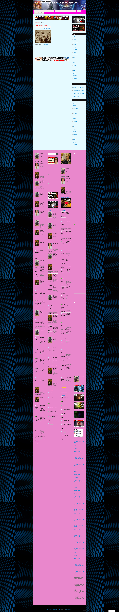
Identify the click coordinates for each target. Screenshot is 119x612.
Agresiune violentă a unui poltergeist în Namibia (68, 350)
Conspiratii (74, 103)
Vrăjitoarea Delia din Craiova (77, 85)
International (75, 47)
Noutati (74, 67)
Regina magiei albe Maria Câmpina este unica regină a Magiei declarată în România (42, 360)
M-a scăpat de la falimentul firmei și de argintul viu (42, 388)
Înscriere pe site (36, 12)
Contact (42, 12)
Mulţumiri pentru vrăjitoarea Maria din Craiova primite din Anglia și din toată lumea (42, 203)
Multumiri (74, 65)
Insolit (74, 111)
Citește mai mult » (50, 251)
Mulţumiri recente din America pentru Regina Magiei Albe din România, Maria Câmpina (42, 351)
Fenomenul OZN (75, 42)
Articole (74, 36)
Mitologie (74, 129)
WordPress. (70, 609)
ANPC (69, 392)
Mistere (74, 62)
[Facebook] (83, 2)
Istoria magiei (75, 49)
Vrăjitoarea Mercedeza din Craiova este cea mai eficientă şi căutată (42, 155)
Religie (74, 137)
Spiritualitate (75, 75)
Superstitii (74, 142)
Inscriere (74, 44)
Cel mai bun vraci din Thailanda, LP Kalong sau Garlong (53, 412)
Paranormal (75, 68)
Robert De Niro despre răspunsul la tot (42, 436)
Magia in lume (75, 55)
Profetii (74, 70)
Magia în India (52, 423)
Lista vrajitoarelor (75, 54)
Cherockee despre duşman (67, 409)
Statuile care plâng (68, 358)
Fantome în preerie (68, 231)
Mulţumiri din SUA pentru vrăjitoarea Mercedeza (42, 221)
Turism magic (75, 78)
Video (74, 80)
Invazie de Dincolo (68, 340)
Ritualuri (74, 73)
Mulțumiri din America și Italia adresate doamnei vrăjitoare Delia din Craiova (42, 302)
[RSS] (85, 2)
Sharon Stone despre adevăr (67, 424)
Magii (74, 57)
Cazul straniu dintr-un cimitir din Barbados (68, 212)
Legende (74, 116)
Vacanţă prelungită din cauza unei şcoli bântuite (68, 260)
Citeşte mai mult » (40, 161)
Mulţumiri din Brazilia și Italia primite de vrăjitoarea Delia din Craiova (42, 252)
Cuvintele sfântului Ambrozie (67, 431)
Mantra (67, 609)
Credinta (74, 39)
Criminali (74, 41)
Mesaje (74, 60)
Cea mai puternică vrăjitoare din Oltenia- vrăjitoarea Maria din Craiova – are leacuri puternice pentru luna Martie (42, 322)
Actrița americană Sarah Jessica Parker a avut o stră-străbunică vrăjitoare (54, 393)
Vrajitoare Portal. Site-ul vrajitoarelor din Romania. (56, 2)
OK (56, 153)
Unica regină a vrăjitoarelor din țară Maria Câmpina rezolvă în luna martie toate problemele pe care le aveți (42, 340)
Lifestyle (74, 52)
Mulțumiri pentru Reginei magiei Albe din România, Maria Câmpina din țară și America (42, 379)
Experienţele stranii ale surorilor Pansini (68, 305)
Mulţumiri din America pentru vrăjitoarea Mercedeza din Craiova (42, 182)
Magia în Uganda (52, 416)
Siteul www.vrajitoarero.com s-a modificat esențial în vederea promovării (42, 418)
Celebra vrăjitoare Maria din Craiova (78, 90)
